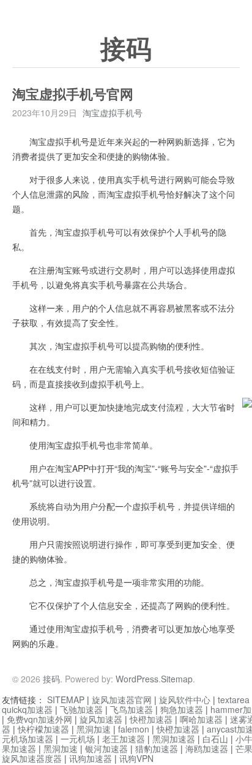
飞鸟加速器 (131, 709)
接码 (126, 49)
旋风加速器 (101, 719)
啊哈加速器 (201, 719)
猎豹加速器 (156, 748)
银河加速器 (106, 748)
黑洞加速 (93, 729)
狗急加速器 (181, 709)
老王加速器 (123, 739)
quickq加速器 (27, 709)
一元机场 (78, 739)
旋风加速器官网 (122, 699)
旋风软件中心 (184, 699)
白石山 (215, 739)
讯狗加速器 (90, 758)
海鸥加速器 (206, 748)
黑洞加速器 (173, 739)
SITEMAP (65, 699)
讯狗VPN (136, 758)
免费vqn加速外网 (39, 719)
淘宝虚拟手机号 (113, 112)
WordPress (137, 679)
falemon (133, 729)
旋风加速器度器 (32, 758)
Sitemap (177, 679)
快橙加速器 (151, 719)
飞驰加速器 (81, 709)
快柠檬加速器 (43, 729)
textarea (234, 699)
